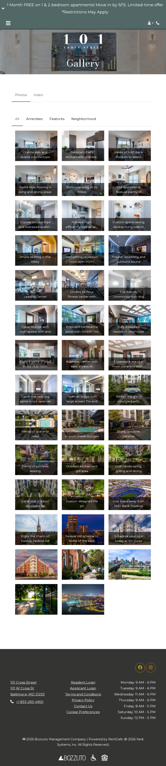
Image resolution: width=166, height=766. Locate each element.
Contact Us (83, 706)
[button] (83, 8)
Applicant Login (83, 688)
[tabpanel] (83, 365)
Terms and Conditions (83, 694)
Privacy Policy (83, 700)
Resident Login (83, 682)
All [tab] (17, 119)
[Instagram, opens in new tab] (151, 668)
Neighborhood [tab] (83, 119)
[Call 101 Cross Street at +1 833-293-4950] (158, 23)
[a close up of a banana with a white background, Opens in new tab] (104, 758)
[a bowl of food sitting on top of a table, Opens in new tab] (93, 758)
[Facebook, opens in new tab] (140, 668)
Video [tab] (38, 95)
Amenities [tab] (34, 119)
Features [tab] (56, 119)
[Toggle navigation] (8, 23)
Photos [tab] (21, 95)
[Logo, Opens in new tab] (72, 758)
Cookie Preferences (83, 712)
